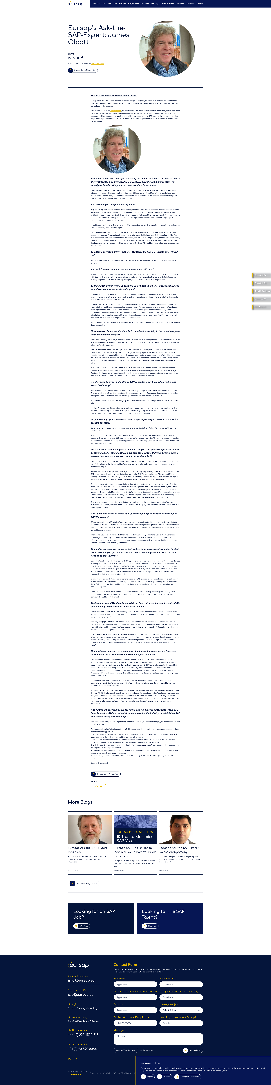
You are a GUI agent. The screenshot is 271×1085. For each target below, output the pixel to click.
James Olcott (115, 110)
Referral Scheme (167, 3)
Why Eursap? (133, 3)
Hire (115, 3)
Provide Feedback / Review (83, 1021)
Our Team (145, 3)
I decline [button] (166, 1076)
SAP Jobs (96, 3)
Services (122, 3)
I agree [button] (150, 1076)
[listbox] (181, 1010)
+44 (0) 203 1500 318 (83, 1035)
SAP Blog (154, 3)
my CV (260, 299)
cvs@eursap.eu (81, 994)
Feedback (190, 3)
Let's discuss (262, 291)
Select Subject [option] (170, 1010)
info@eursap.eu (81, 980)
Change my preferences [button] (190, 1076)
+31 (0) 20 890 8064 (82, 1049)
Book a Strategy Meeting (82, 1008)
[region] (147, 4)
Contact (200, 3)
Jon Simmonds (97, 63)
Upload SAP (260, 275)
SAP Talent (107, 3)
